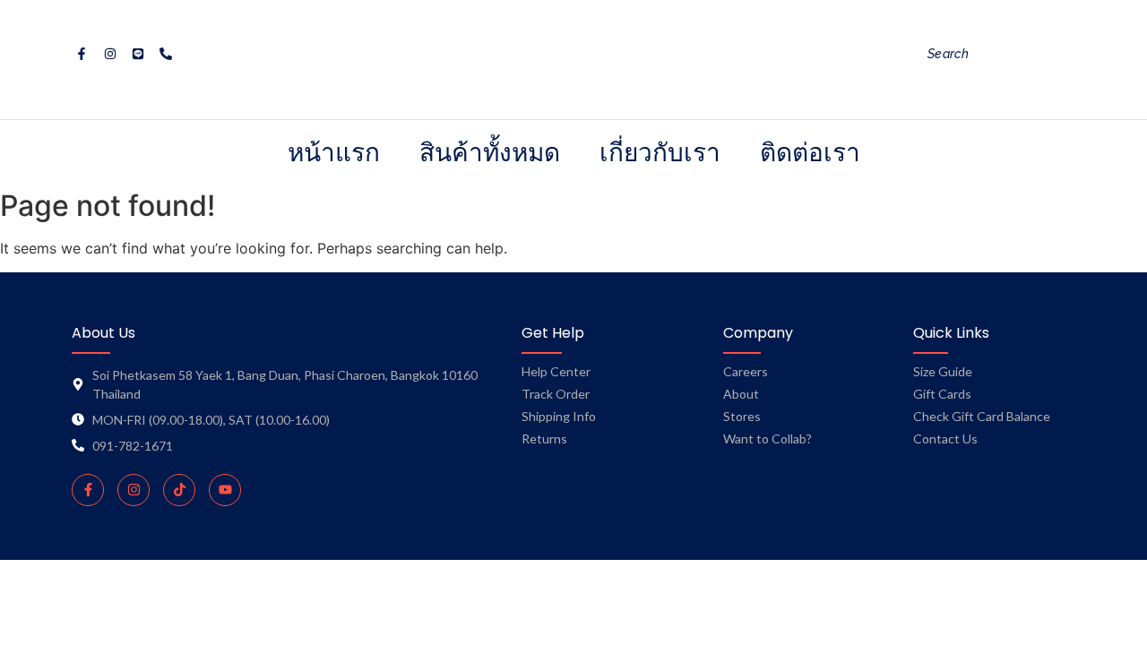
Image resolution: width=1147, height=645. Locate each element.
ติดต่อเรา (810, 151)
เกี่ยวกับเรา (659, 151)
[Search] (1088, 54)
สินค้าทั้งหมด (489, 151)
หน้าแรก (334, 151)
